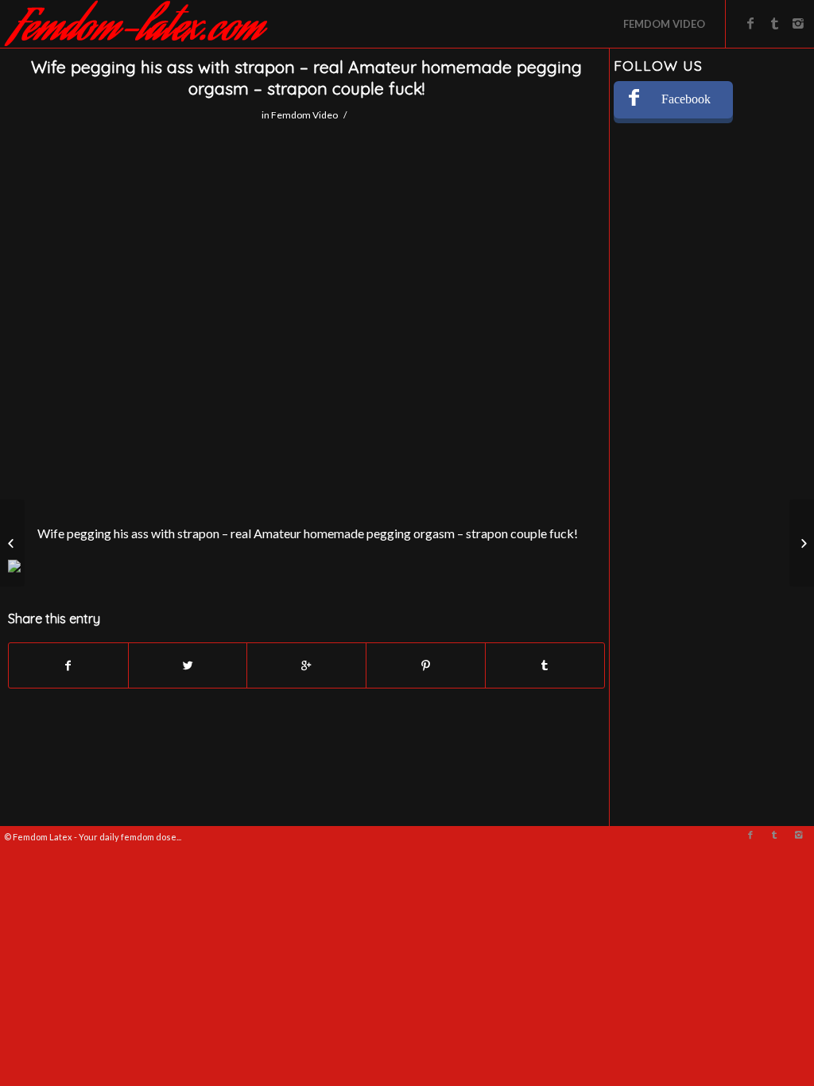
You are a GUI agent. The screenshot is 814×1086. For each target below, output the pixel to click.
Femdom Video (304, 115)
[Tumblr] (774, 23)
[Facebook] (750, 23)
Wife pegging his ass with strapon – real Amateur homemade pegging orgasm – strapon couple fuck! (306, 77)
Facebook (686, 99)
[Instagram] (798, 23)
